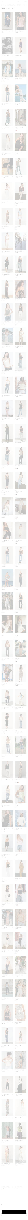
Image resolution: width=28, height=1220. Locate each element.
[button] (14, 1211)
